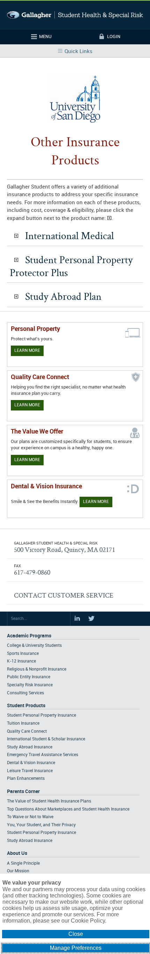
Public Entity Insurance (28, 677)
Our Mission (18, 871)
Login (113, 36)
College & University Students (34, 645)
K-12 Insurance (21, 661)
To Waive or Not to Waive (30, 817)
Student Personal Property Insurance (41, 715)
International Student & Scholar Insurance (46, 739)
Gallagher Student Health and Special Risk (75, 15)
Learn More (27, 350)
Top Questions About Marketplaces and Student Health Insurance (68, 809)
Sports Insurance (23, 653)
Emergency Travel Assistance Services (42, 755)
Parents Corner (23, 791)
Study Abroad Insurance (29, 747)
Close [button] (75, 934)
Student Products (26, 705)
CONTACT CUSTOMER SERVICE (63, 595)
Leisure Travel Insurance (30, 771)
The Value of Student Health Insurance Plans (49, 801)
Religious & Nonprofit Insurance (36, 669)
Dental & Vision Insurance (31, 763)
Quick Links (78, 51)
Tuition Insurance (23, 723)
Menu (45, 36)
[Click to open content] (16, 235)
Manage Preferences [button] (76, 948)
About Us (17, 853)
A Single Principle (23, 863)
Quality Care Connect (27, 731)
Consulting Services (25, 693)
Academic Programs (29, 635)
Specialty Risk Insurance (30, 685)
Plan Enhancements (26, 778)
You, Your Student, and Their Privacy (41, 825)
